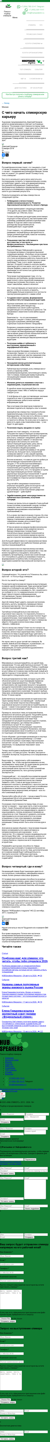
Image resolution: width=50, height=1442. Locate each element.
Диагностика (20, 88)
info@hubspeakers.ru (35, 13)
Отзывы (8, 1072)
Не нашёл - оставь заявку (11, 1164)
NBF (22, 79)
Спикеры (32, 25)
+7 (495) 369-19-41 (36, 10)
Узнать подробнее (32, 1209)
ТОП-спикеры (25, 69)
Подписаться (30, 1159)
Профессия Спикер (34, 34)
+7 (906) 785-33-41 (28, 7)
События (38, 69)
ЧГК (40, 25)
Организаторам (11, 1060)
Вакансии (9, 1074)
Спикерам (9, 1058)
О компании (35, 79)
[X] (7, 154)
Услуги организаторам (32, 53)
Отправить (5, 1122)
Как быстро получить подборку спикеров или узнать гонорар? (25, 95)
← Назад (5, 103)
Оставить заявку (7, 1173)
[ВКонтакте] (3, 154)
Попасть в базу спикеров (10, 1162)
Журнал (8, 1062)
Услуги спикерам (33, 43)
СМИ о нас (9, 1066)
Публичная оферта (35, 1089)
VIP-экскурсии (36, 88)
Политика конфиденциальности (13, 1089)
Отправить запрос (8, 1321)
